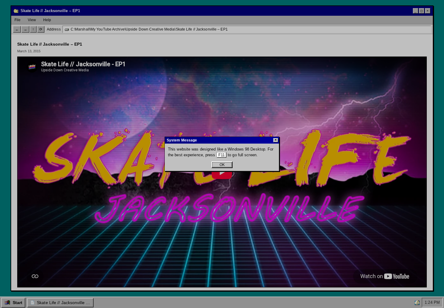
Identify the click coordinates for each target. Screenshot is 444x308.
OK (222, 165)
